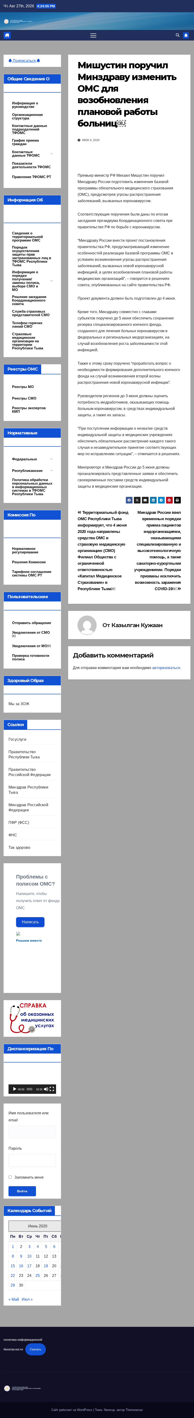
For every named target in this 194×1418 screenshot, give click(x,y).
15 (13, 1266)
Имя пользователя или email (28, 1116)
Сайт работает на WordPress (72, 1410)
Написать (30, 922)
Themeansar (134, 1410)
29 (13, 1285)
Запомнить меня (28, 1177)
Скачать (35, 1349)
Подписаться (24, 61)
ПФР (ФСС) (19, 823)
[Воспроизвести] (14, 1089)
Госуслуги (17, 739)
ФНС (13, 835)
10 (29, 1256)
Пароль (15, 1148)
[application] (32, 1080)
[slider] (29, 1089)
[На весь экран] (51, 1089)
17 (29, 1266)
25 (37, 1276)
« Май (14, 1299)
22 (13, 1276)
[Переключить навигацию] (93, 35)
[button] (178, 35)
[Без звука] (46, 1089)
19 (46, 1266)
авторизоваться (166, 668)
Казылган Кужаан (137, 625)
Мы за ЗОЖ (19, 704)
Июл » (27, 1299)
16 (21, 1266)
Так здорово (19, 848)
